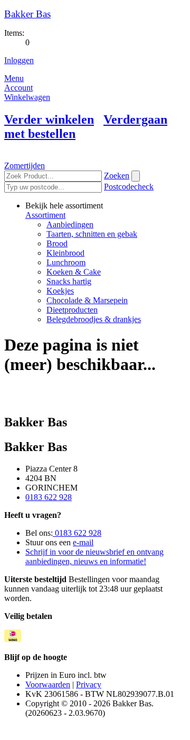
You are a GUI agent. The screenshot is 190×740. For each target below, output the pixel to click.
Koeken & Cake (73, 271)
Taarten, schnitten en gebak (91, 233)
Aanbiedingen (69, 224)
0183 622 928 (48, 497)
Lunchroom (66, 262)
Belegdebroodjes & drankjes (93, 319)
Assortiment (45, 215)
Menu (14, 78)
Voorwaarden (47, 684)
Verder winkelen (49, 119)
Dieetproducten (72, 309)
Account (18, 87)
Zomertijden (24, 165)
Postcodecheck (129, 186)
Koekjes (60, 290)
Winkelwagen (27, 97)
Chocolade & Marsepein (87, 300)
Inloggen (19, 60)
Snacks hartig (68, 281)
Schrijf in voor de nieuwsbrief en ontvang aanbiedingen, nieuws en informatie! (94, 556)
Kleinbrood (65, 252)
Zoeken (116, 175)
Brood (57, 243)
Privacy (88, 684)
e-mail (83, 542)
